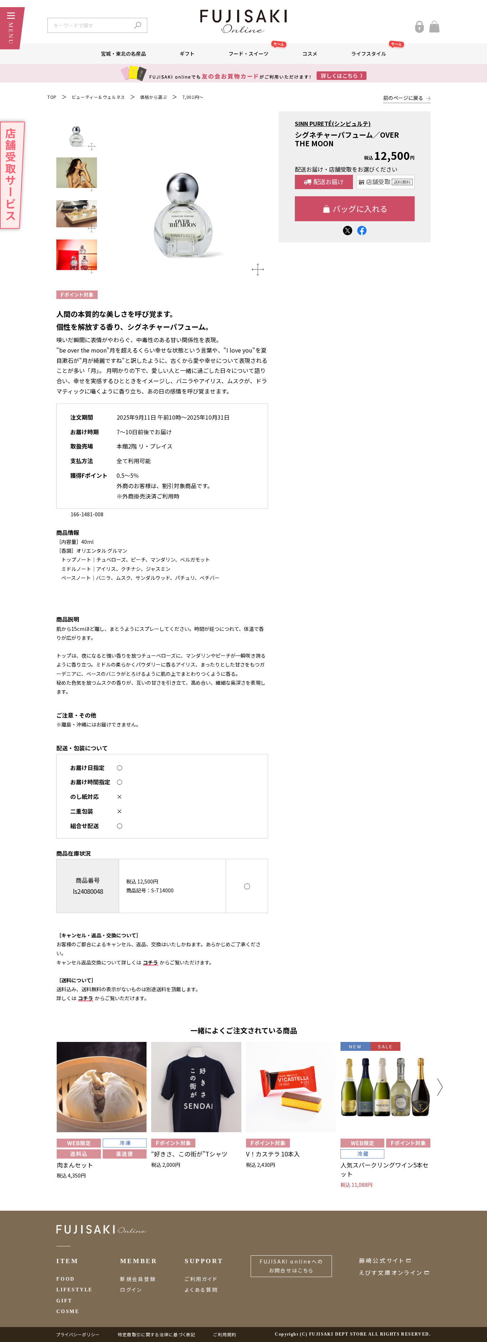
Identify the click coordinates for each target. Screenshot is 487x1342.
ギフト (187, 53)
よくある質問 (201, 1289)
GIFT (64, 1300)
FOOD (65, 1279)
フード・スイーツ (256, 50)
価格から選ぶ (153, 97)
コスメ (309, 53)
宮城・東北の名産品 (123, 53)
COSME (68, 1311)
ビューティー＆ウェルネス (98, 97)
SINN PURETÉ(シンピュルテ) (333, 123)
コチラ (150, 962)
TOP (52, 97)
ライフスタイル (376, 50)
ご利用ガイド (201, 1278)
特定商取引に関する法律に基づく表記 (156, 1334)
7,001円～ (193, 97)
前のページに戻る (403, 97)
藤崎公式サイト (381, 1260)
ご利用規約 (224, 1334)
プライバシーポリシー (78, 1334)
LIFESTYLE (74, 1289)
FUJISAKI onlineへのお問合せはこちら (291, 1266)
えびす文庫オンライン (390, 1272)
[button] (440, 1087)
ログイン (131, 1289)
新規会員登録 (138, 1278)
